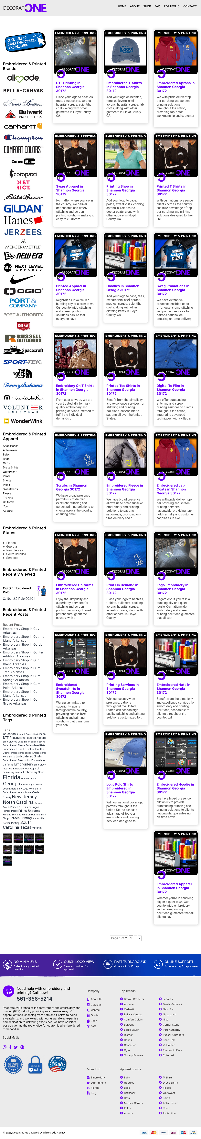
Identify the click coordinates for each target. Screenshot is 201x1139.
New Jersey (14, 550)
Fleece (7, 493)
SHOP (147, 6)
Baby (6, 454)
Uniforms (8, 502)
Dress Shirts (10, 467)
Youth (6, 506)
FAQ (157, 6)
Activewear (10, 450)
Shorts (7, 480)
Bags (6, 458)
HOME (122, 6)
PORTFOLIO (172, 6)
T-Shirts (8, 497)
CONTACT (190, 6)
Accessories (10, 445)
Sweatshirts (10, 489)
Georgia (11, 546)
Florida (11, 543)
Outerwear (9, 471)
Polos (6, 484)
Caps (6, 463)
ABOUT (135, 6)
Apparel (8, 510)
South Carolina (16, 554)
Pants (6, 476)
